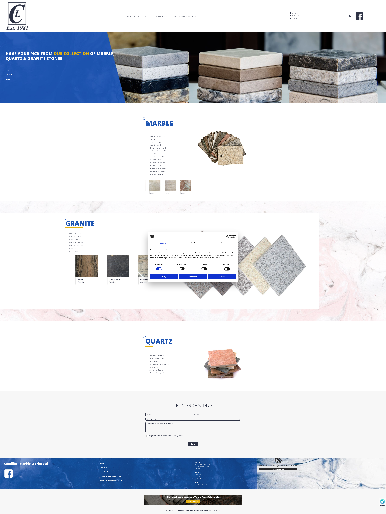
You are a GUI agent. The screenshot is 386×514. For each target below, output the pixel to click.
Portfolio (137, 16)
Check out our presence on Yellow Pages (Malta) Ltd (193, 497)
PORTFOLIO (104, 468)
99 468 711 (294, 13)
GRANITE (9, 75)
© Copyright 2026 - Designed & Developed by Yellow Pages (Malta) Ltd (188, 510)
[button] (193, 501)
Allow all (222, 277)
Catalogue (147, 16)
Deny (164, 277)
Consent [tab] (163, 243)
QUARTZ (9, 79)
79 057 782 (294, 16)
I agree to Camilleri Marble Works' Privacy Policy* (166, 436)
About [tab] (223, 243)
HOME (102, 463)
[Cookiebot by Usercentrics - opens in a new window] (227, 236)
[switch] (182, 268)
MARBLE (9, 70)
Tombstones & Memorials (162, 16)
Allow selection (193, 277)
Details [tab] (193, 243)
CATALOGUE (104, 472)
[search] (350, 16)
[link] (278, 461)
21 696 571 (294, 19)
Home (129, 16)
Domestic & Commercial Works (185, 16)
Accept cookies (278, 469)
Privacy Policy (216, 510)
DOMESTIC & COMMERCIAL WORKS (112, 480)
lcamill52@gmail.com (201, 484)
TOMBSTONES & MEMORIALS (110, 476)
